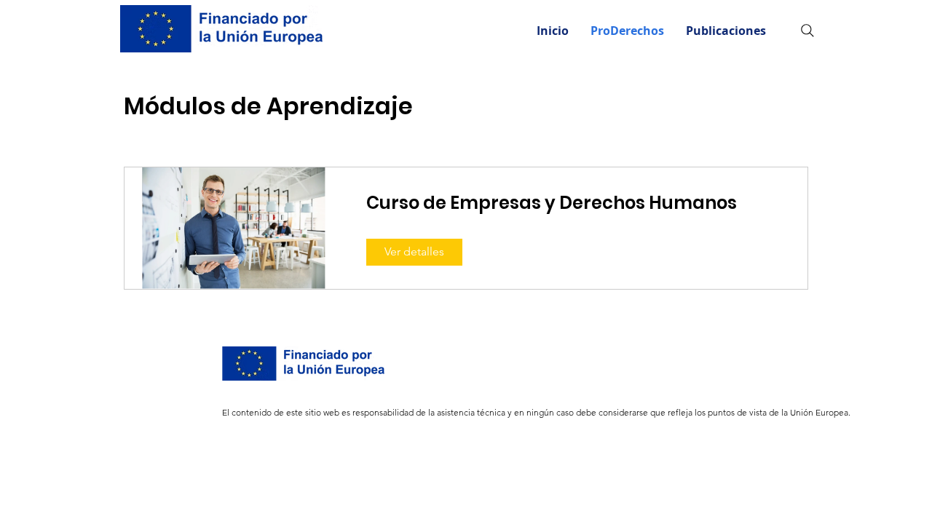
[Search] (807, 30)
